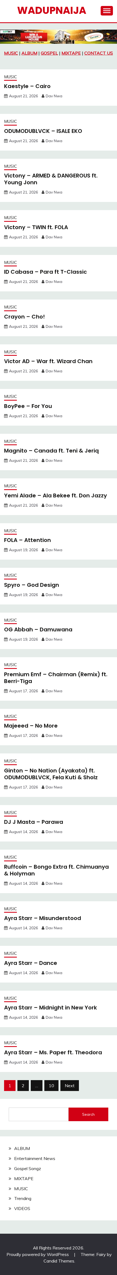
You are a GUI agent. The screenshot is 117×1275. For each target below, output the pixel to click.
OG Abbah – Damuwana (38, 629)
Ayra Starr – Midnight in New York (50, 1007)
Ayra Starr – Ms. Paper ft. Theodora (53, 1052)
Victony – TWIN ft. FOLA (36, 227)
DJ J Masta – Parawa (33, 822)
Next (70, 1085)
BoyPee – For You (28, 406)
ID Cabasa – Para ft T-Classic (45, 272)
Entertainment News (34, 1158)
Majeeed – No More (31, 726)
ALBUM (29, 53)
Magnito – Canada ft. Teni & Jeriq (51, 450)
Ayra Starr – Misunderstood (42, 918)
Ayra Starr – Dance (30, 963)
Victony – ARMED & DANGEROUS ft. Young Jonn (51, 179)
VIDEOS (22, 1208)
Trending (22, 1198)
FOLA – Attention (27, 540)
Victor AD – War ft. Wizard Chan (48, 361)
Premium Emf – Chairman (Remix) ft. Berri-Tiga (55, 678)
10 (51, 1085)
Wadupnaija (51, 10)
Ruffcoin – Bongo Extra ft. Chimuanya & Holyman (56, 870)
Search (88, 1114)
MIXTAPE (71, 53)
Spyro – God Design (31, 585)
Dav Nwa (54, 95)
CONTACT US (98, 53)
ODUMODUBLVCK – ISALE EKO (43, 131)
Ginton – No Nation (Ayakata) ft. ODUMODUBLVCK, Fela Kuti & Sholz (51, 774)
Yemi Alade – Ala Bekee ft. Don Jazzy (55, 495)
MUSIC (11, 53)
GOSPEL (49, 53)
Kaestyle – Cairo (27, 86)
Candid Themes (59, 1261)
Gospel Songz (27, 1168)
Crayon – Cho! (24, 316)
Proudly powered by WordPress (38, 1254)
